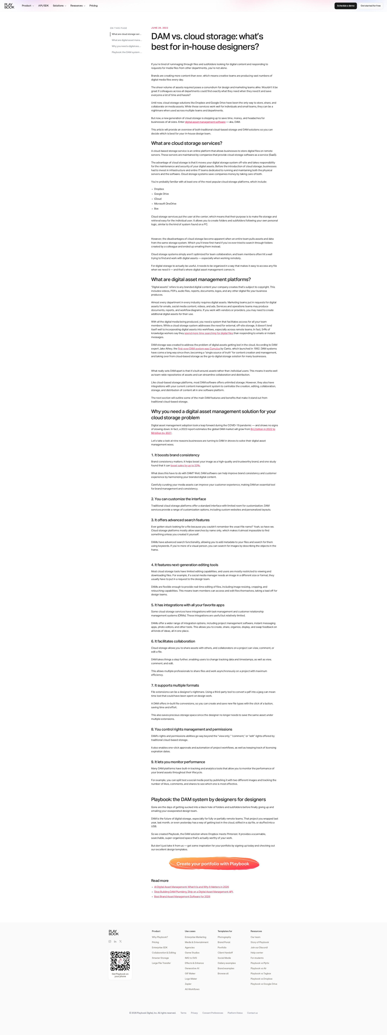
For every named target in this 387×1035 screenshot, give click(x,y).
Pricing (93, 5)
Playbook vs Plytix (260, 963)
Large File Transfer (161, 963)
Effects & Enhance (194, 963)
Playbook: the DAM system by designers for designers (127, 52)
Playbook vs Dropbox (261, 978)
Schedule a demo (345, 5)
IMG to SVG (191, 957)
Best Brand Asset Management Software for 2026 (182, 896)
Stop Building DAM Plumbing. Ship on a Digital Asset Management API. (193, 892)
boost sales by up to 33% (185, 465)
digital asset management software (205, 122)
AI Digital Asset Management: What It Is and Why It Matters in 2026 (191, 887)
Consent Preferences (212, 1013)
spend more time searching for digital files (208, 333)
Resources (256, 931)
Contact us (252, 1013)
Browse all (223, 973)
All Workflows (192, 989)
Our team (255, 937)
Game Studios (192, 952)
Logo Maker (191, 978)
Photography (224, 937)
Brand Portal (224, 942)
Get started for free (371, 5)
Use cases (190, 931)
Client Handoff (225, 952)
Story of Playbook (260, 942)
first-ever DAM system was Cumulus (199, 349)
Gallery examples (227, 963)
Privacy (194, 1013)
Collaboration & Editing (164, 952)
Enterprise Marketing (195, 937)
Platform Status (235, 1013)
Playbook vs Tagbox (261, 973)
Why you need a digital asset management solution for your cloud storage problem (127, 46)
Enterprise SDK (159, 947)
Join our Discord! (259, 947)
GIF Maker (190, 973)
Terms (183, 1013)
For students (257, 957)
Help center (257, 952)
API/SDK (43, 5)
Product (156, 931)
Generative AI (192, 968)
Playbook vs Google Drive (264, 983)
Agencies (190, 947)
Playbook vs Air (258, 968)
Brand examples (226, 968)
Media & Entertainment (196, 942)
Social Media (224, 957)
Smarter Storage (160, 957)
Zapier (188, 983)
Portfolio (222, 947)
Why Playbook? (160, 937)
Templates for (225, 931)
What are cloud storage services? (127, 34)
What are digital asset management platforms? (127, 40)
